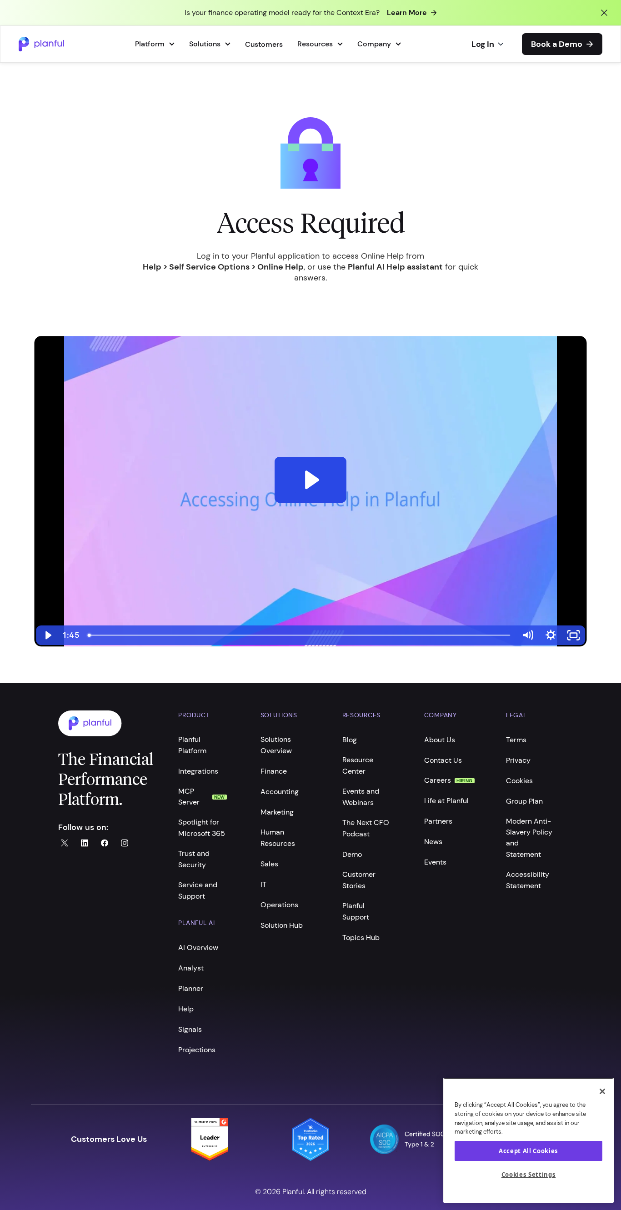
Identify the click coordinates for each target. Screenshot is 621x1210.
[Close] (602, 1091)
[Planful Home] (109, 723)
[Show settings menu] (550, 635)
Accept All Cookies (528, 1151)
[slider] (300, 635)
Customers (264, 44)
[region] (528, 1140)
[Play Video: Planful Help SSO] (310, 480)
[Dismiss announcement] (604, 13)
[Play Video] (47, 635)
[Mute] (527, 635)
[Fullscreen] (574, 635)
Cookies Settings (528, 1175)
